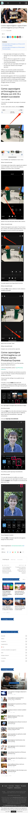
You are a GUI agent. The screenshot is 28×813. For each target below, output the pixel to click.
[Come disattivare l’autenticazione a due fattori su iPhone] (4, 741)
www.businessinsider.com (17, 545)
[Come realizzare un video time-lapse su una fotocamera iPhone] (4, 772)
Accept (13, 811)
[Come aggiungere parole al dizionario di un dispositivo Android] (7, 601)
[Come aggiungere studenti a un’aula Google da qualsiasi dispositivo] (7, 586)
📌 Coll (2, 647)
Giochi (5, 786)
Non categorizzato (8, 583)
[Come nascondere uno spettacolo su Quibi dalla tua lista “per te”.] (4, 735)
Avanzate (3, 635)
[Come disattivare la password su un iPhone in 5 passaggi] (4, 705)
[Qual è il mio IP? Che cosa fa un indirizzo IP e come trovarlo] (20, 601)
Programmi (3, 641)
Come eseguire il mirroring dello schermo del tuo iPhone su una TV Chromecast (6, 570)
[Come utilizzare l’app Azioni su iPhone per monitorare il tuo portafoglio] (4, 753)
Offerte (2, 638)
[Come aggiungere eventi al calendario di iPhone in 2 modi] (4, 747)
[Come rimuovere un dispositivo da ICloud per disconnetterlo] (20, 586)
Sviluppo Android (5, 655)
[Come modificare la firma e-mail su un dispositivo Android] (4, 766)
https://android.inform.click (18, 797)
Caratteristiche (4, 644)
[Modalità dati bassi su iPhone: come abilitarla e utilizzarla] (4, 717)
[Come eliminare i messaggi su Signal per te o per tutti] (4, 693)
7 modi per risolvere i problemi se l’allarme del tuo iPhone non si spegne (20, 570)
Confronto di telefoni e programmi (8, 649)
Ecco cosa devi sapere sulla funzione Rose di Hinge (14, 686)
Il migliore (17, 786)
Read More (19, 811)
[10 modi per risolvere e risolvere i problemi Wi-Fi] (4, 711)
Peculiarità (23, 786)
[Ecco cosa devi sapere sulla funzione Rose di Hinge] (14, 681)
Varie (2, 652)
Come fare (3, 658)
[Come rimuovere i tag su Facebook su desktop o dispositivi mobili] (4, 729)
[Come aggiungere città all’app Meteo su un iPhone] (4, 759)
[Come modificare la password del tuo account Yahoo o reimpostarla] (4, 699)
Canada (2, 661)
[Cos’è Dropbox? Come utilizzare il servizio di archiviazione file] (4, 723)
